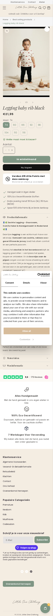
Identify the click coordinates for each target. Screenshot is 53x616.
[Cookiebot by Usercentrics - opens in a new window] (38, 275)
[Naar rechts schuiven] (33, 102)
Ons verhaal (9, 486)
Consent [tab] (9, 283)
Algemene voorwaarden (14, 461)
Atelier (42, 2)
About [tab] (43, 283)
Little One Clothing (30, 614)
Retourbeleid (9, 471)
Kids (5, 514)
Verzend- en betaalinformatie (17, 466)
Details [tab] (26, 283)
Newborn (7, 509)
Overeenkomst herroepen (15, 490)
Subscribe (42, 539)
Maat (8, 120)
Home (5, 19)
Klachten (7, 476)
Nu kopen (26, 167)
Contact (32, 2)
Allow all (26, 331)
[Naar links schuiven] (20, 102)
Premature (8, 504)
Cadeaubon (8, 524)
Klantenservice (17, 2)
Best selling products (22, 19)
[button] (40, 7)
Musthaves (8, 519)
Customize (25, 339)
